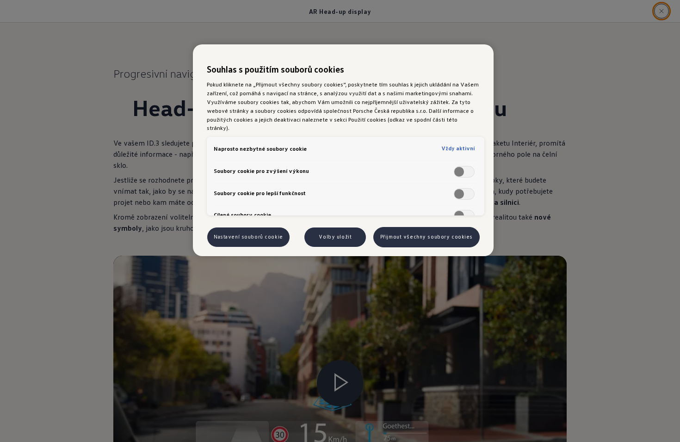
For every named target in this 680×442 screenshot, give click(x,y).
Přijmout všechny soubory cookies (426, 236)
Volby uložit (335, 236)
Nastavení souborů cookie (248, 236)
